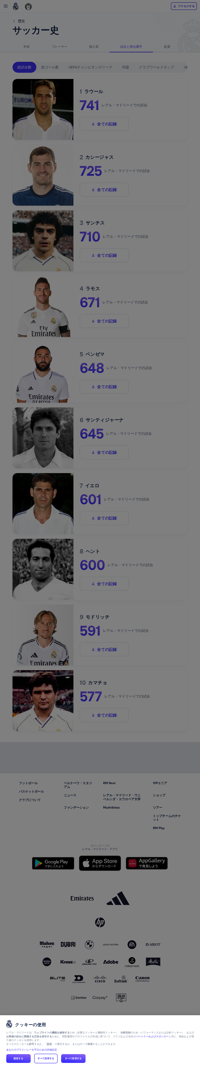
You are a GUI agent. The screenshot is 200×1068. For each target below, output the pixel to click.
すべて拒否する (46, 1058)
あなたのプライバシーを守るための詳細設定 (31, 1049)
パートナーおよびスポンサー (152, 1036)
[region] (100, 1041)
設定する (18, 1058)
